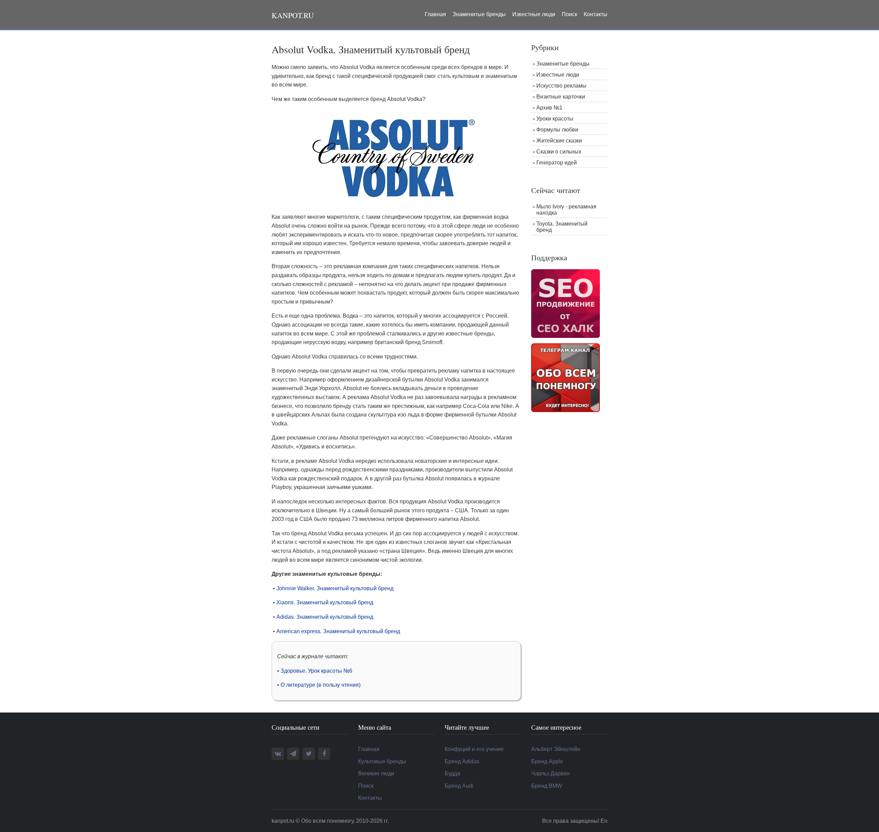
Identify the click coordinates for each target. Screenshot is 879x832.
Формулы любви (557, 130)
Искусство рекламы (561, 86)
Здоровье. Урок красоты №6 (316, 671)
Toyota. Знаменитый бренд (561, 227)
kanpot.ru (293, 15)
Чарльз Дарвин (550, 773)
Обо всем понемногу (327, 821)
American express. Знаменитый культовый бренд (338, 631)
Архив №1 (549, 108)
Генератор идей (556, 163)
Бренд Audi (459, 786)
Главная (435, 14)
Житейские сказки (559, 141)
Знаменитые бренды (479, 14)
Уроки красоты (554, 119)
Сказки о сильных (558, 152)
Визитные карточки (560, 97)
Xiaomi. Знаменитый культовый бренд (324, 602)
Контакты (595, 14)
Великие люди (376, 773)
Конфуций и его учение (474, 749)
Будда (452, 773)
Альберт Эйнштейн (555, 749)
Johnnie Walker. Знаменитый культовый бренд (334, 588)
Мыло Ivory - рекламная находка (566, 210)
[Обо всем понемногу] (565, 377)
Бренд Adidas (462, 761)
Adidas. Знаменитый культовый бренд (324, 617)
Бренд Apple (547, 761)
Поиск (569, 14)
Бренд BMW (546, 786)
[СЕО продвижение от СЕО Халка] (565, 303)
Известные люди (533, 14)
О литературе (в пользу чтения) (321, 685)
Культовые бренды (382, 761)
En (604, 821)
